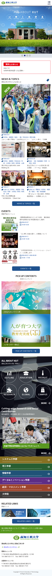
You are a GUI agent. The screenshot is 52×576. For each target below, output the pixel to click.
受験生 (38, 189)
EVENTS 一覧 (26, 269)
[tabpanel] (26, 26)
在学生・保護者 (8, 137)
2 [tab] (24, 55)
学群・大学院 (12, 191)
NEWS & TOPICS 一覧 (26, 203)
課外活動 (32, 137)
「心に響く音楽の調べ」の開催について (33, 234)
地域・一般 (18, 137)
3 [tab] (27, 55)
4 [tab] (29, 55)
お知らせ (6, 189)
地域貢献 (40, 161)
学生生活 (25, 137)
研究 (13, 163)
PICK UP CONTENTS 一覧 (26, 351)
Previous (3, 25)
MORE (44, 403)
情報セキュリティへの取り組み (32, 528)
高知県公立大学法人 (10, 547)
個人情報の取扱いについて (11, 528)
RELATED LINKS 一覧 (26, 521)
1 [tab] (22, 55)
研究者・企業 (20, 163)
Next (48, 25)
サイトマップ (7, 530)
